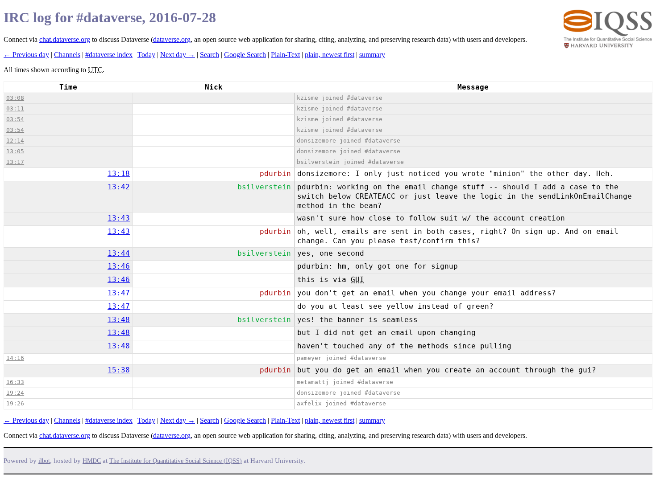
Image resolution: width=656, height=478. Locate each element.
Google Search (245, 54)
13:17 (15, 162)
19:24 (15, 392)
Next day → (177, 54)
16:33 (15, 382)
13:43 (119, 218)
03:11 (15, 108)
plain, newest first (329, 54)
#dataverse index (109, 54)
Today (146, 54)
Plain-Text (285, 54)
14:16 (15, 358)
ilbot (44, 461)
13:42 (119, 187)
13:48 (119, 319)
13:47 (119, 293)
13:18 (119, 173)
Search (209, 54)
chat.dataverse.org (64, 39)
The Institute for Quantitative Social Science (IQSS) (175, 461)
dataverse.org (172, 39)
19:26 (15, 403)
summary (372, 54)
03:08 (15, 97)
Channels (67, 54)
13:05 (15, 151)
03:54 (15, 119)
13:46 (119, 266)
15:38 (119, 370)
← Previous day (26, 54)
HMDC (92, 461)
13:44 (119, 253)
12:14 (15, 140)
